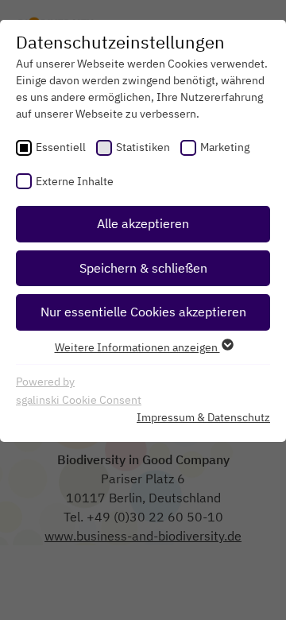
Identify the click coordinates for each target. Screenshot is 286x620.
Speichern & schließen (143, 268)
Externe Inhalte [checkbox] (75, 181)
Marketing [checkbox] (224, 147)
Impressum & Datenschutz (203, 417)
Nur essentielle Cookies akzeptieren (143, 312)
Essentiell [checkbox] (61, 147)
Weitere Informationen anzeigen (137, 347)
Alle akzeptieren (143, 223)
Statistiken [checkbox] (143, 147)
